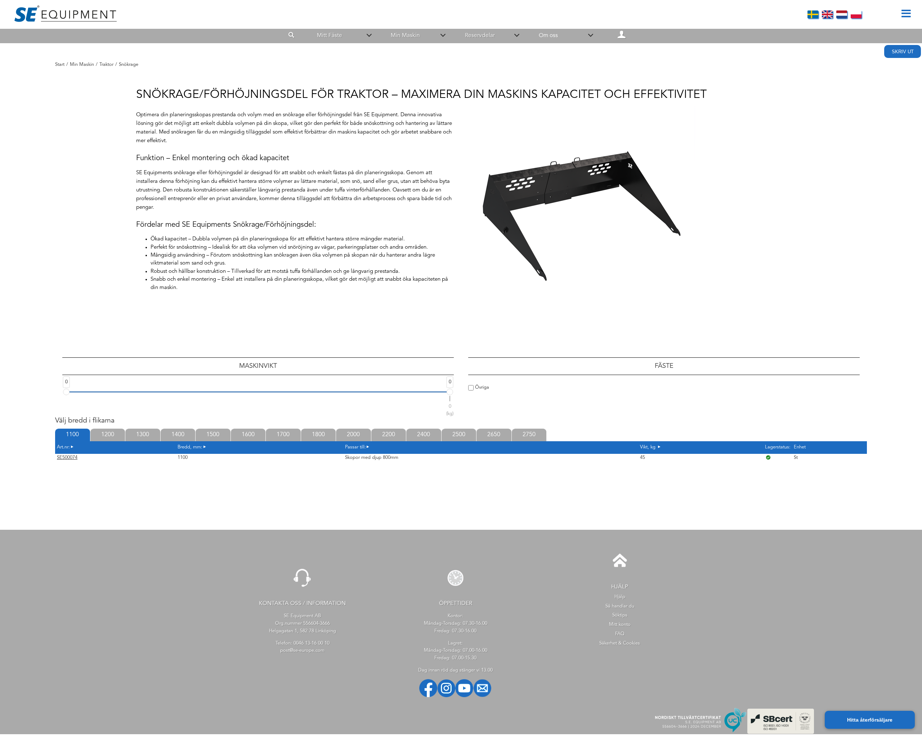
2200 (388, 435)
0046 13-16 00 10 (312, 643)
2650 (493, 435)
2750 (529, 435)
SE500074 (67, 457)
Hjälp (619, 597)
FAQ (620, 634)
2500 (458, 435)
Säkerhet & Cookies (619, 643)
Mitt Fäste (329, 36)
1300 (142, 435)
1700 (283, 435)
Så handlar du (619, 606)
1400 (177, 435)
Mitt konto (620, 624)
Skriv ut (903, 51)
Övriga (481, 387)
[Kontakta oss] (302, 589)
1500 (212, 435)
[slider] (66, 392)
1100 (72, 435)
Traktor (106, 64)
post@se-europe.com (302, 650)
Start (59, 64)
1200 (107, 435)
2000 (353, 435)
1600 (248, 435)
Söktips (619, 615)
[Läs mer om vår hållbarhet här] (780, 732)
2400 (423, 435)
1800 (318, 435)
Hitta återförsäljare (869, 720)
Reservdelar (480, 36)
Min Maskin (405, 36)
